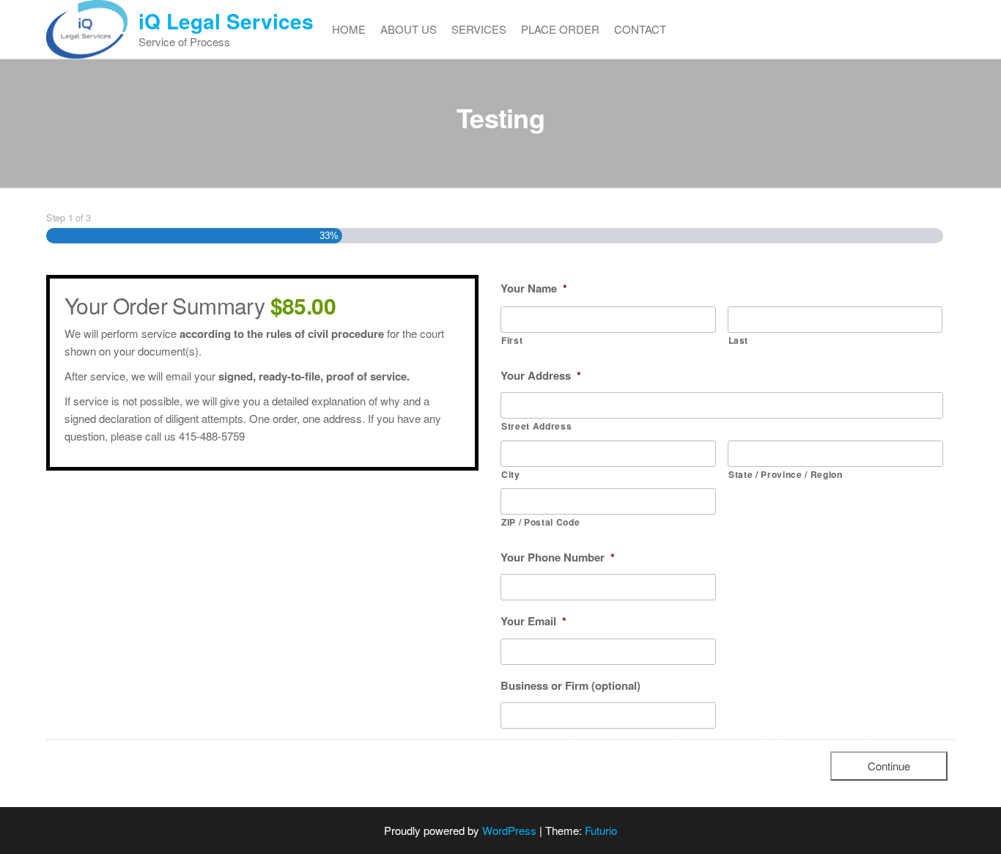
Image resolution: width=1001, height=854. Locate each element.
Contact (640, 29)
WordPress (509, 830)
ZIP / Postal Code (540, 522)
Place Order (560, 29)
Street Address (536, 425)
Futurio (601, 830)
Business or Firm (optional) (570, 686)
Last (738, 340)
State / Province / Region (785, 474)
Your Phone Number (557, 558)
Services (478, 29)
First (511, 340)
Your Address (540, 376)
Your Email (533, 621)
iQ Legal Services (226, 21)
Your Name (533, 288)
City (510, 474)
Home (349, 29)
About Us (408, 29)
